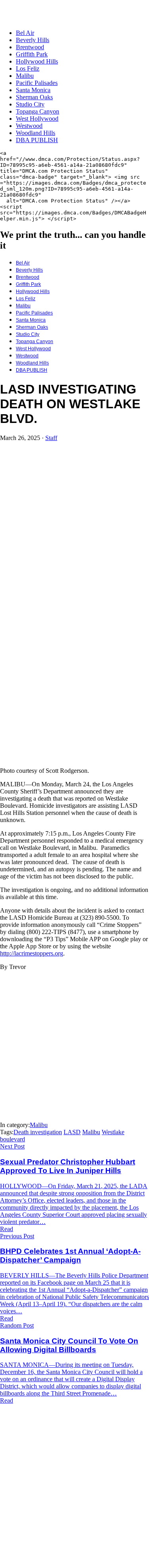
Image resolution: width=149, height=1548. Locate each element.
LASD (72, 1132)
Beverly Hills (32, 40)
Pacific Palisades (37, 82)
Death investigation (38, 1132)
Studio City (30, 104)
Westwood (29, 125)
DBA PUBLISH (37, 140)
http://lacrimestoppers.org (31, 953)
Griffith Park (32, 54)
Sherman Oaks (34, 97)
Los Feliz (27, 68)
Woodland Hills (35, 132)
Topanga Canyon (37, 111)
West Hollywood (37, 118)
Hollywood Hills (37, 61)
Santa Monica (33, 90)
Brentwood (30, 47)
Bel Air (25, 32)
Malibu (25, 75)
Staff (51, 437)
